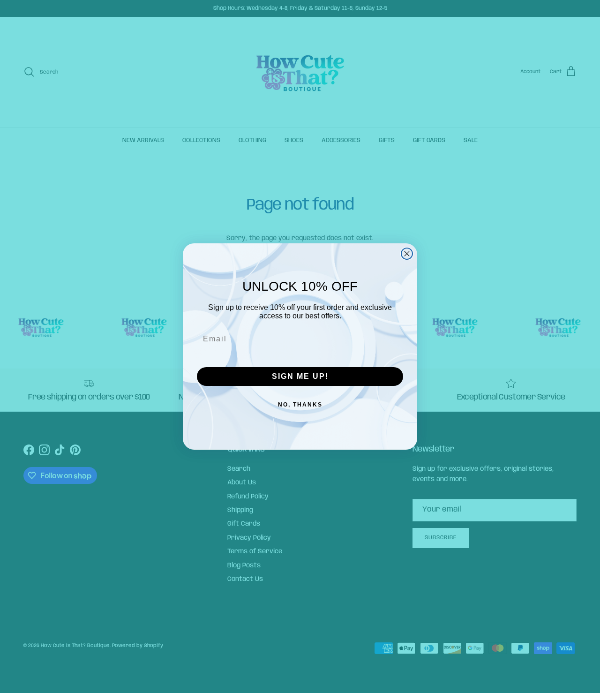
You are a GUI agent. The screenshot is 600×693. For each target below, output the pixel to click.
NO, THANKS (300, 404)
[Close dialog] (406, 253)
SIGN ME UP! (300, 376)
